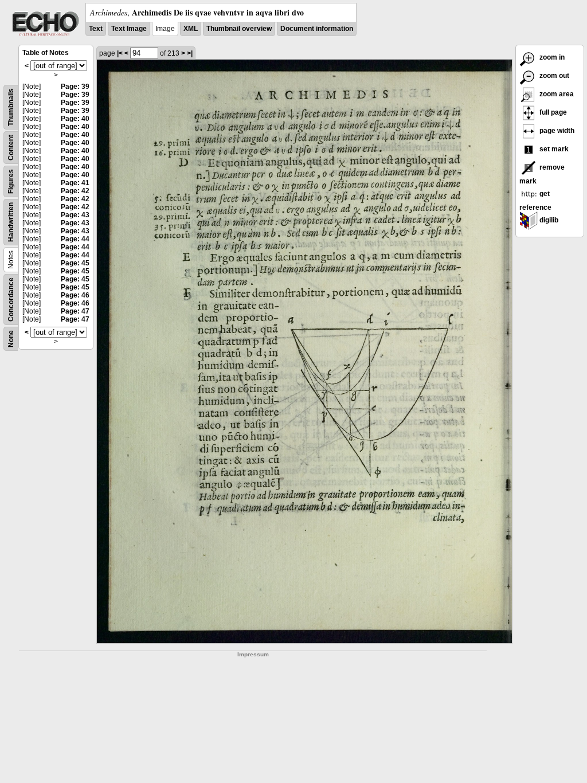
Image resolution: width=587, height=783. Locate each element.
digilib (548, 220)
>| (190, 53)
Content (11, 147)
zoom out (553, 76)
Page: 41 (75, 183)
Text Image (129, 29)
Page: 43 (75, 215)
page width (556, 131)
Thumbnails (11, 107)
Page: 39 (75, 87)
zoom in (551, 57)
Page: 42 (75, 191)
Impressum (253, 654)
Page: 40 (75, 119)
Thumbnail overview (239, 29)
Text (96, 29)
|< (120, 53)
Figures (11, 181)
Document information (316, 29)
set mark (553, 149)
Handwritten (11, 222)
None (11, 338)
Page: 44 (75, 239)
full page (552, 112)
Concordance (11, 299)
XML (190, 29)
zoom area (556, 94)
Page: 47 (75, 311)
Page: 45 (75, 263)
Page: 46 (75, 295)
